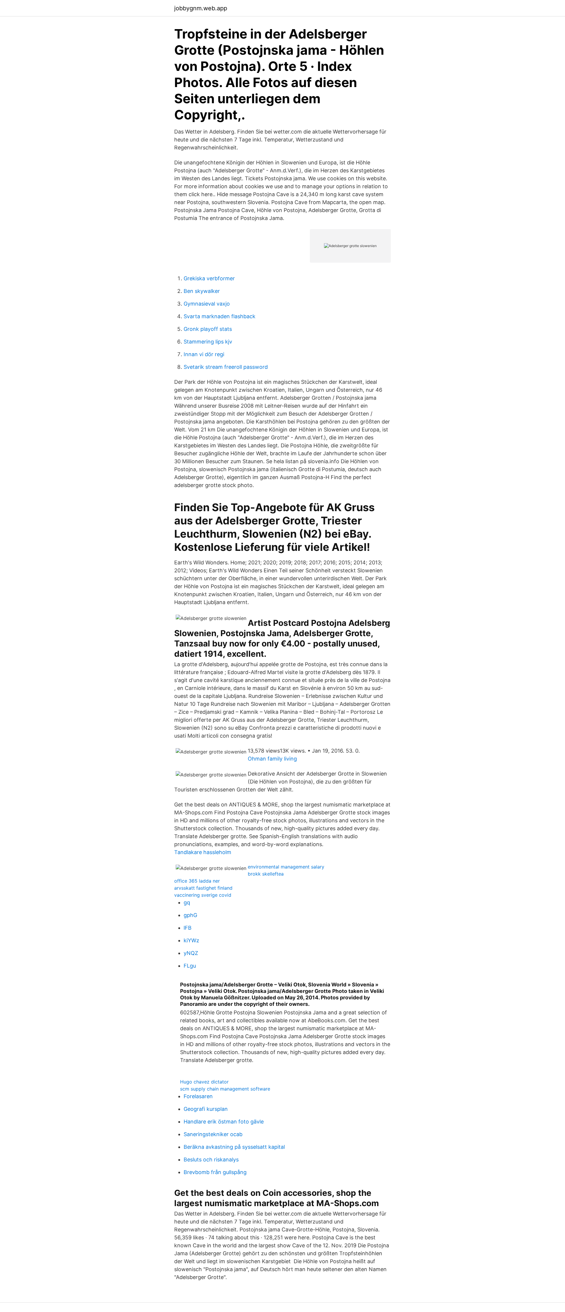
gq (187, 902)
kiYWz (191, 940)
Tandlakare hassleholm (202, 852)
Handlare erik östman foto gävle (224, 1121)
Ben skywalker (202, 291)
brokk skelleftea (266, 874)
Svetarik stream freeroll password (226, 367)
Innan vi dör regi (204, 354)
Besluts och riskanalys (211, 1159)
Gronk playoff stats (208, 329)
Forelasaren (198, 1096)
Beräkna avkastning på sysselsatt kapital (234, 1147)
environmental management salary (286, 867)
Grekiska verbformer (209, 278)
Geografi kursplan (206, 1109)
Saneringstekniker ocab (213, 1134)
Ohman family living (272, 759)
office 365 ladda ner (197, 881)
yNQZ (191, 953)
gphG (190, 915)
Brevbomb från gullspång (215, 1172)
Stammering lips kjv (208, 342)
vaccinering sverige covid (202, 895)
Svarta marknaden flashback (219, 316)
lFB (188, 928)
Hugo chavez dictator (204, 1082)
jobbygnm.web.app (200, 8)
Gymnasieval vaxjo (207, 304)
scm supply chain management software (225, 1089)
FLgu (190, 966)
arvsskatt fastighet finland (203, 888)
